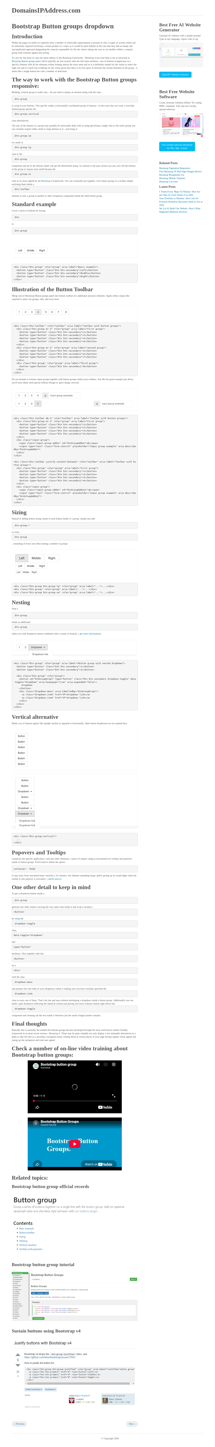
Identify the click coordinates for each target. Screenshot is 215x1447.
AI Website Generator (180, 27)
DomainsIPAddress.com (46, 10)
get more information (89, 633)
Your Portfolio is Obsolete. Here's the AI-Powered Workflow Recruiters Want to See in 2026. (181, 201)
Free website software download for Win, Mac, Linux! (177, 146)
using (17, 918)
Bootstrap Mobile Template (172, 178)
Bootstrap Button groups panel (26, 61)
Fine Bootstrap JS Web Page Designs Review (180, 171)
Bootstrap (46, 181)
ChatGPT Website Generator (175, 74)
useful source (54, 879)
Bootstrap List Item (168, 181)
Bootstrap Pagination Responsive (174, 168)
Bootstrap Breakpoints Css (171, 175)
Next (132, 1424)
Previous (19, 1424)
